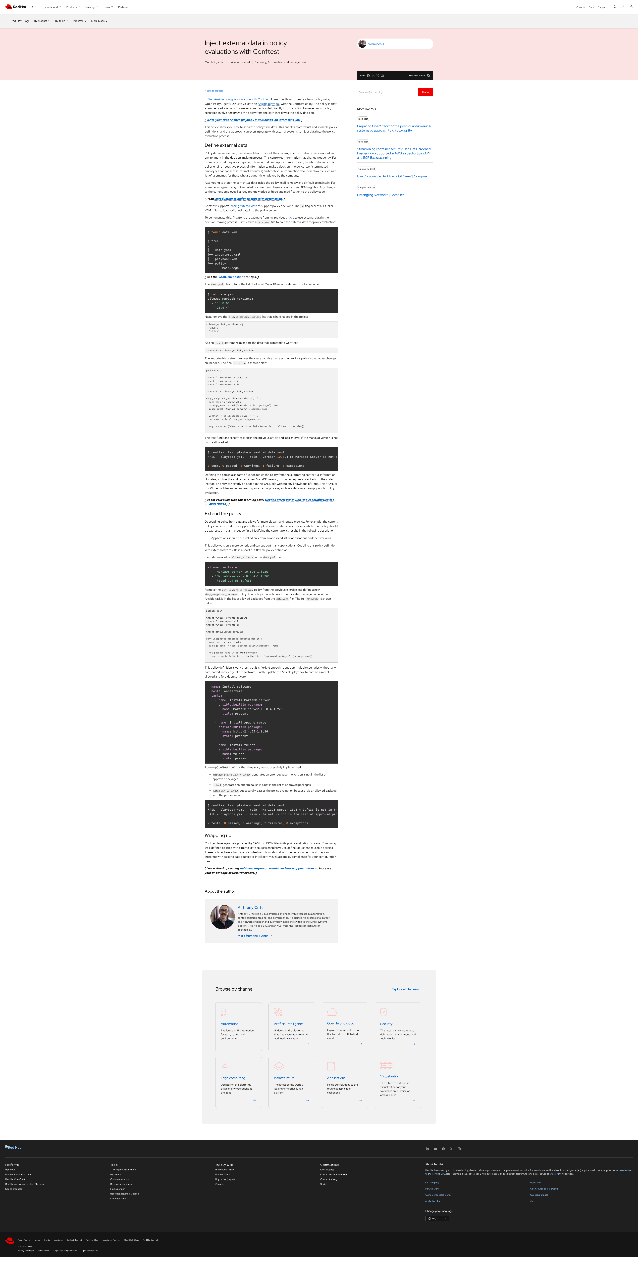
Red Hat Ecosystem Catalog (124, 1193)
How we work (432, 1188)
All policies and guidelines (65, 1250)
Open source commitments (544, 1188)
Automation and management (287, 62)
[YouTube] (435, 1150)
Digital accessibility (89, 1250)
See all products (13, 1188)
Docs (591, 7)
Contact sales (327, 1169)
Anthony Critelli (376, 43)
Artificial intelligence (289, 1024)
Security (260, 62)
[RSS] (429, 76)
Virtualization (390, 1076)
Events (47, 1240)
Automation (230, 1024)
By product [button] (40, 21)
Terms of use (43, 1250)
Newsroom (535, 1182)
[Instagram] (459, 1150)
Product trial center (225, 1169)
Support (602, 7)
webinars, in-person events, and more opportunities (277, 868)
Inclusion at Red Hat (111, 1240)
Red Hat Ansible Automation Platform (24, 1184)
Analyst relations (433, 1200)
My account (116, 1174)
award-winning (557, 1173)
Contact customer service (333, 1174)
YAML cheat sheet (231, 277)
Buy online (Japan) (225, 1179)
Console (580, 7)
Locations (58, 1240)
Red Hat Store (222, 1174)
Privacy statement (26, 1250)
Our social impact (539, 1194)
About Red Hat (24, 1240)
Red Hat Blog (20, 21)
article (290, 217)
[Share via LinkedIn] (373, 76)
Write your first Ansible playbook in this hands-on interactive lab (253, 120)
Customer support (119, 1179)
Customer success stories (438, 1194)
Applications (336, 1078)
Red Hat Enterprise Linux (18, 1174)
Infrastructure (284, 1078)
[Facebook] (443, 1150)
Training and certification (123, 1169)
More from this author (253, 936)
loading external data (243, 206)
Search (425, 92)
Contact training (328, 1179)
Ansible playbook (269, 104)
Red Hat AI (10, 1169)
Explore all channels (405, 989)
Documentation (118, 1198)
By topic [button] (60, 21)
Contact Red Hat (74, 1240)
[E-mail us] (382, 76)
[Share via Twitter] (378, 76)
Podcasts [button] (78, 21)
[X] (451, 1150)
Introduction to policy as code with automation (248, 199)
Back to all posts (215, 90)
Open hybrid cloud (340, 1023)
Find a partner (117, 1188)
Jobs (532, 1200)
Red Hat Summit (150, 1240)
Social (323, 1184)
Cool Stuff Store (131, 1240)
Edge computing (233, 1078)
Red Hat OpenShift (15, 1179)
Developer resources (121, 1184)
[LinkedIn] (427, 1150)
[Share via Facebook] (368, 76)
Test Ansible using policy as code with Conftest (239, 99)
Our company (432, 1182)
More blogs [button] (98, 21)
